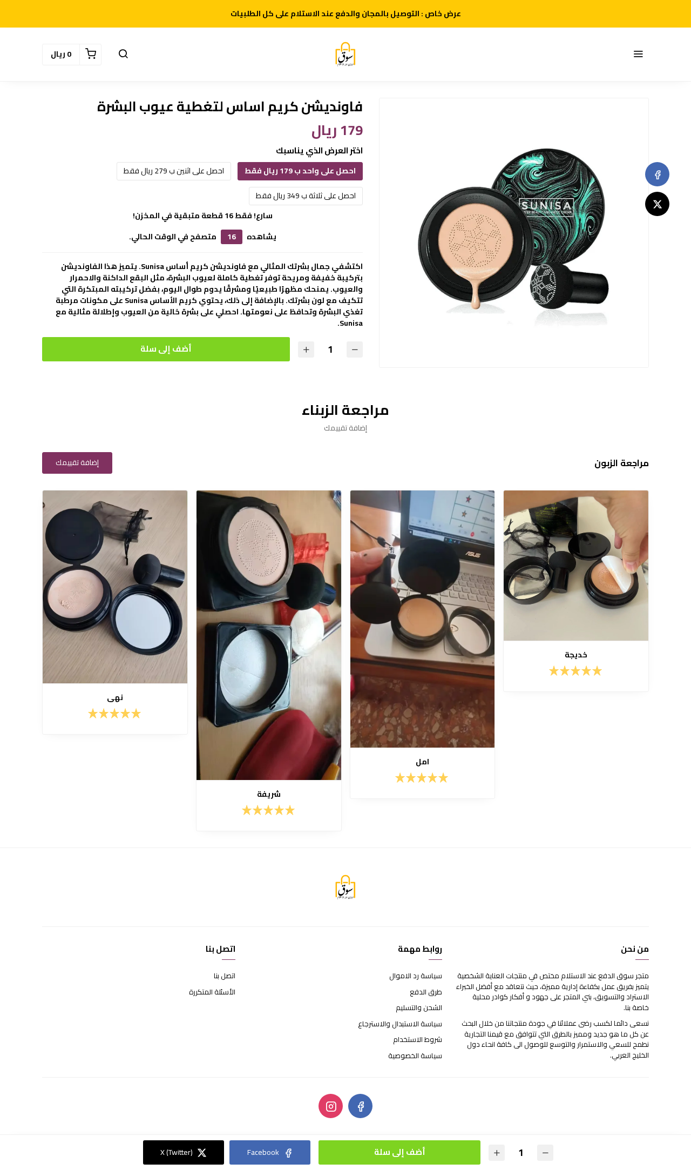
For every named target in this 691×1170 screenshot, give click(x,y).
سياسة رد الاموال (415, 976)
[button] (638, 54)
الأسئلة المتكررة (212, 992)
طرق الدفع (426, 992)
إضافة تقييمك (77, 462)
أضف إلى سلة (166, 349)
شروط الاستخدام (417, 1039)
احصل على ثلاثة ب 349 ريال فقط (306, 196)
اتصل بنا (224, 976)
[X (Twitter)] (657, 204)
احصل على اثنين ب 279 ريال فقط (174, 171)
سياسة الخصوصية (415, 1056)
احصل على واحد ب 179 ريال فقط (300, 171)
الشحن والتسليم (419, 1008)
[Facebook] (657, 174)
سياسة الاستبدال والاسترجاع (400, 1024)
